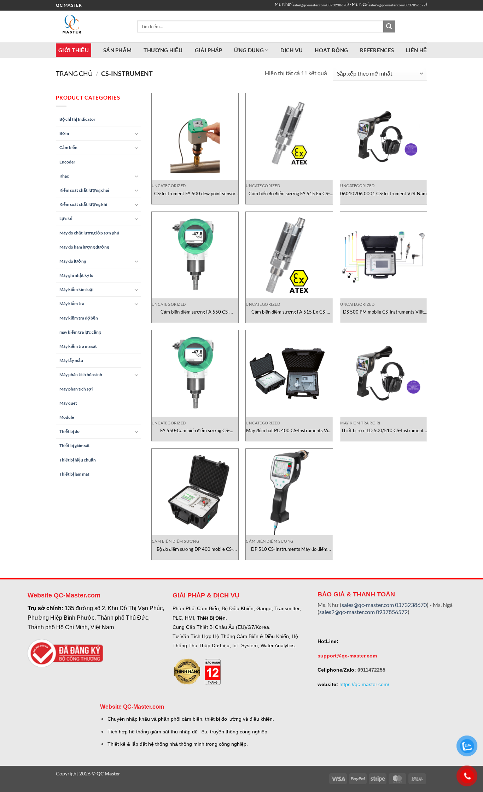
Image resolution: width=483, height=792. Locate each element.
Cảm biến (68, 147)
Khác (64, 176)
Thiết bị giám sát (74, 445)
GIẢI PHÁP (208, 50)
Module (66, 417)
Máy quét (68, 403)
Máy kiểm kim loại (76, 289)
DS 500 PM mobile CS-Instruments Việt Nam (383, 312)
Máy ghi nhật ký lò (76, 275)
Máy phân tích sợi (76, 389)
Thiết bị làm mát (74, 474)
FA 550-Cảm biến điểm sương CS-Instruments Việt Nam (195, 431)
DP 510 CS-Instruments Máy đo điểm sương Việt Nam (289, 549)
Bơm (64, 133)
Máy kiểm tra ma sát (78, 346)
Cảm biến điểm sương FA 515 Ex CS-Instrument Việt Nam (289, 312)
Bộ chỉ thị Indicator (77, 119)
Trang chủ (74, 73)
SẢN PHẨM (117, 50)
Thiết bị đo (69, 431)
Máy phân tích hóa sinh (80, 374)
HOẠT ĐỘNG (331, 50)
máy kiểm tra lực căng (80, 332)
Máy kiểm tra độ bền (78, 318)
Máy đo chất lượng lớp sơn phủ (89, 233)
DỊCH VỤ (291, 50)
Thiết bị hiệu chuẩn (77, 460)
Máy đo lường (72, 261)
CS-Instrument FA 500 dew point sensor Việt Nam (194, 194)
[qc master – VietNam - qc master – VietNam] (91, 26)
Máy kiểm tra (71, 303)
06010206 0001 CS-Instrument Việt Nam (383, 193)
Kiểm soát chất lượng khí (83, 204)
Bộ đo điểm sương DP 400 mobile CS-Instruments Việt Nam (195, 549)
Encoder (67, 162)
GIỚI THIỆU (73, 50)
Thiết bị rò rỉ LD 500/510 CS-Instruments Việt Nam (383, 431)
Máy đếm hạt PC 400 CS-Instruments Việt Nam (289, 431)
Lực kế (65, 218)
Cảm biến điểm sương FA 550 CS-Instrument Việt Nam (195, 312)
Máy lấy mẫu (71, 360)
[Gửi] (389, 26)
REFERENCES (377, 50)
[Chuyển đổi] (136, 133)
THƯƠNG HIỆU (163, 50)
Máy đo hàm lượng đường (84, 247)
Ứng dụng (248, 50)
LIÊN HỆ (416, 50)
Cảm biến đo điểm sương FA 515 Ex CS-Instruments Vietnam (289, 194)
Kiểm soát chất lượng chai (84, 190)
